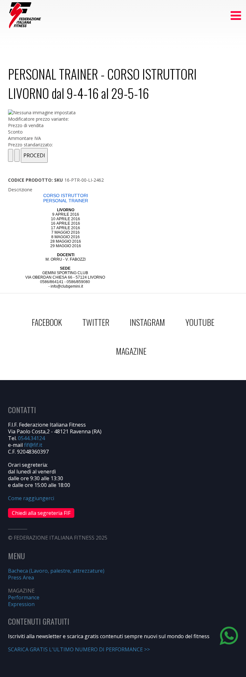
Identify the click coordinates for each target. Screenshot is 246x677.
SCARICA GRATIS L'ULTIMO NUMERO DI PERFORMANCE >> (79, 649)
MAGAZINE (131, 351)
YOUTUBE (199, 322)
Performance (23, 597)
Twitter (95, 322)
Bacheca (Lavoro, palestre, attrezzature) (56, 570)
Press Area (21, 577)
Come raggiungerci (31, 498)
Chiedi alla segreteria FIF (41, 512)
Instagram (147, 322)
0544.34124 (31, 438)
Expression (21, 604)
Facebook (47, 322)
